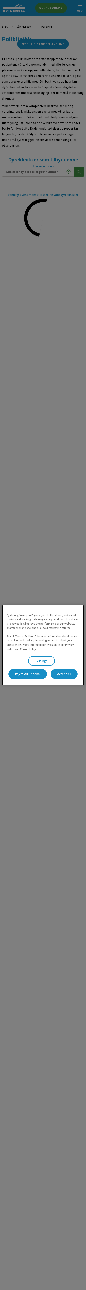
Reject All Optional (27, 674)
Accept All (64, 674)
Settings (41, 661)
